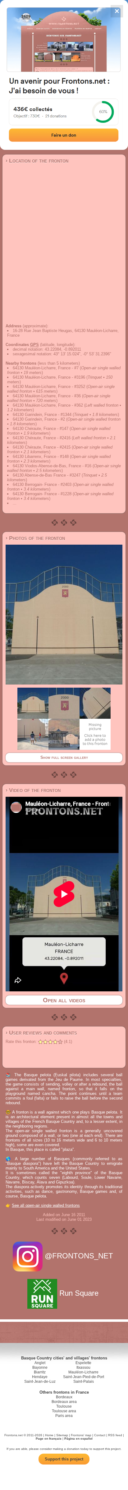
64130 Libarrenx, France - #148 (41, 456)
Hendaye (40, 1377)
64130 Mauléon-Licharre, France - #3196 (49, 377)
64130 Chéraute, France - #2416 (42, 438)
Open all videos (64, 1000)
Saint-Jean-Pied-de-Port (83, 1377)
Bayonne (40, 1367)
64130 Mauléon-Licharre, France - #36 (47, 396)
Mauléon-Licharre (83, 1372)
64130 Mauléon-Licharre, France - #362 (48, 405)
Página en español (78, 1438)
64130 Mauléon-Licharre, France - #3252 (49, 386)
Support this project (64, 1459)
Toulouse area (64, 1411)
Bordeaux (64, 1397)
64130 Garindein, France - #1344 (42, 414)
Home (49, 1435)
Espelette (83, 1363)
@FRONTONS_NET (79, 1256)
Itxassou (83, 1367)
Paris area (64, 1416)
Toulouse (64, 1406)
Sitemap (62, 1435)
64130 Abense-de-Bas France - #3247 (46, 475)
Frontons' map (81, 1435)
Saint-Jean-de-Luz (40, 1381)
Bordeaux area (64, 1402)
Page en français (49, 1438)
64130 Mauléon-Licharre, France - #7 (46, 368)
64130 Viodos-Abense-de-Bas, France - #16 (52, 466)
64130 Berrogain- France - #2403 (42, 484)
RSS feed (115, 1435)
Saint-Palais (83, 1381)
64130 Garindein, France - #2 (39, 419)
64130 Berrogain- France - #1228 (42, 493)
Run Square (79, 1293)
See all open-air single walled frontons (46, 1205)
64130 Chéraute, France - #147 (40, 428)
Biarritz (40, 1372)
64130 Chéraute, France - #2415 (42, 447)
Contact (99, 1435)
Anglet (39, 1363)
